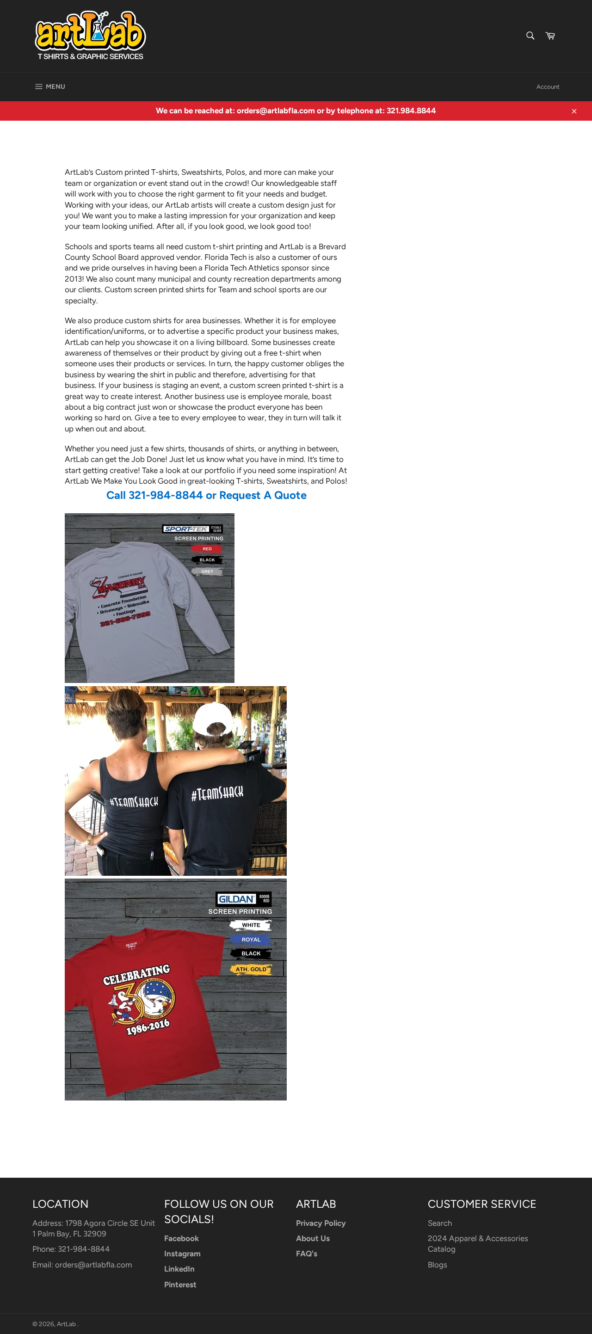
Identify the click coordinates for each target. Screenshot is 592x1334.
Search (440, 1223)
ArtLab (67, 1324)
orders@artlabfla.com (93, 1264)
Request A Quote (263, 495)
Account (548, 86)
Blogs (437, 1264)
